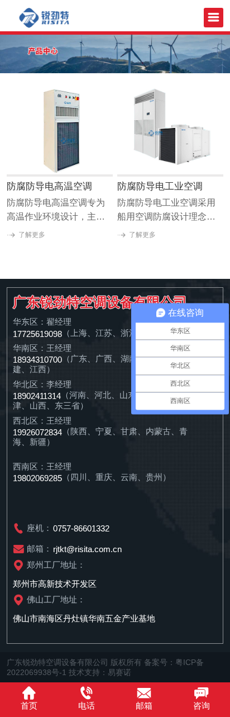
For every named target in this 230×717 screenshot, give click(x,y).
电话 (86, 705)
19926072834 (37, 431)
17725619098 (37, 333)
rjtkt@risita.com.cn (87, 549)
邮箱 (144, 705)
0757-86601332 (81, 528)
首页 (29, 705)
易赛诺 (119, 672)
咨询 (201, 705)
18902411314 (37, 395)
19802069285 (37, 478)
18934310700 (37, 359)
